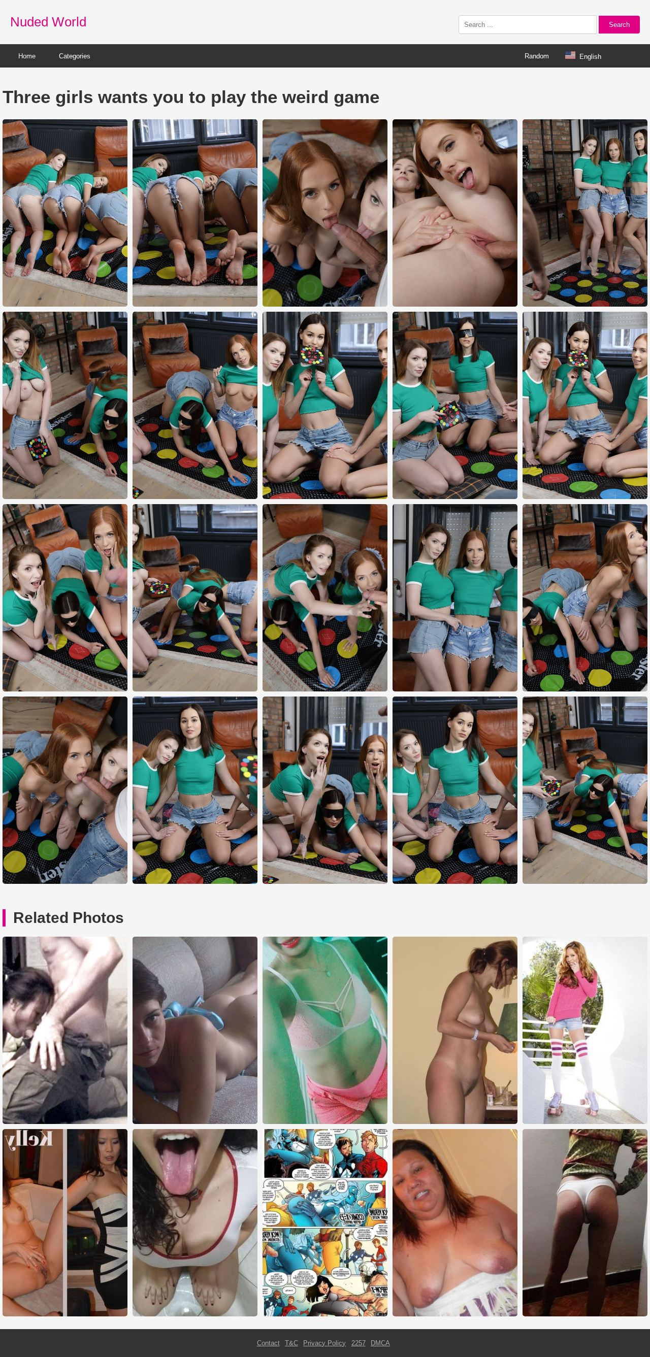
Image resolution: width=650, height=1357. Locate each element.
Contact (268, 1343)
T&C (291, 1343)
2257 (358, 1343)
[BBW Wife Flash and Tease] (455, 1314)
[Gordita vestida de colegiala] (195, 1314)
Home (27, 56)
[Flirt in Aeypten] (455, 1122)
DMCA (380, 1343)
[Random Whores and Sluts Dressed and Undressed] (65, 1314)
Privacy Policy (324, 1343)
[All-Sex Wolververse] (325, 1314)
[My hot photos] (585, 1122)
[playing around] (65, 1122)
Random (537, 56)
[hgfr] (195, 1122)
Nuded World (48, 22)
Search (619, 24)
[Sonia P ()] (585, 1314)
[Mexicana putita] (325, 1122)
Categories (74, 56)
